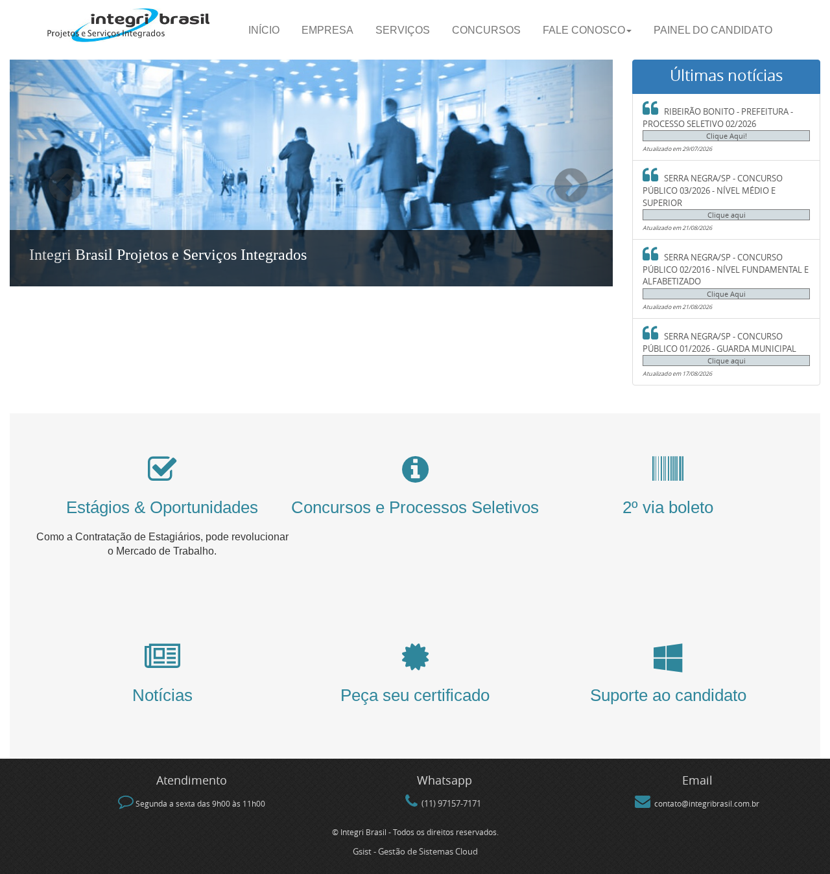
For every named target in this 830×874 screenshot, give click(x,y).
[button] (55, 173)
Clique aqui (726, 215)
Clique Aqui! (726, 136)
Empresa (327, 30)
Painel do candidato (713, 30)
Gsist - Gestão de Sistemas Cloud (415, 851)
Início (263, 30)
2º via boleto (667, 507)
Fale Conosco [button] (584, 30)
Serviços (402, 30)
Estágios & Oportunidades (162, 507)
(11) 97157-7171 (451, 803)
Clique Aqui (726, 294)
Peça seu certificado (415, 695)
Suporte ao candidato (668, 695)
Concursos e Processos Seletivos (415, 507)
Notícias (162, 695)
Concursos (486, 30)
